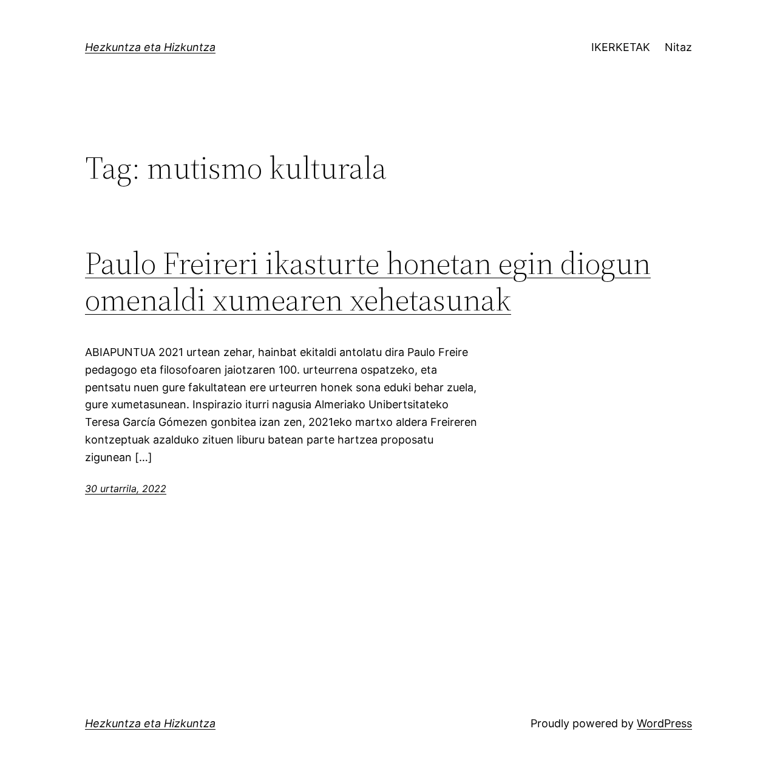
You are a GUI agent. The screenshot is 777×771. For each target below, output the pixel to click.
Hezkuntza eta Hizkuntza (150, 47)
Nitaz (678, 47)
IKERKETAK (620, 47)
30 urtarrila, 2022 (125, 488)
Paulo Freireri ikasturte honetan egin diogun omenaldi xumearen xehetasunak (368, 281)
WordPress (664, 723)
